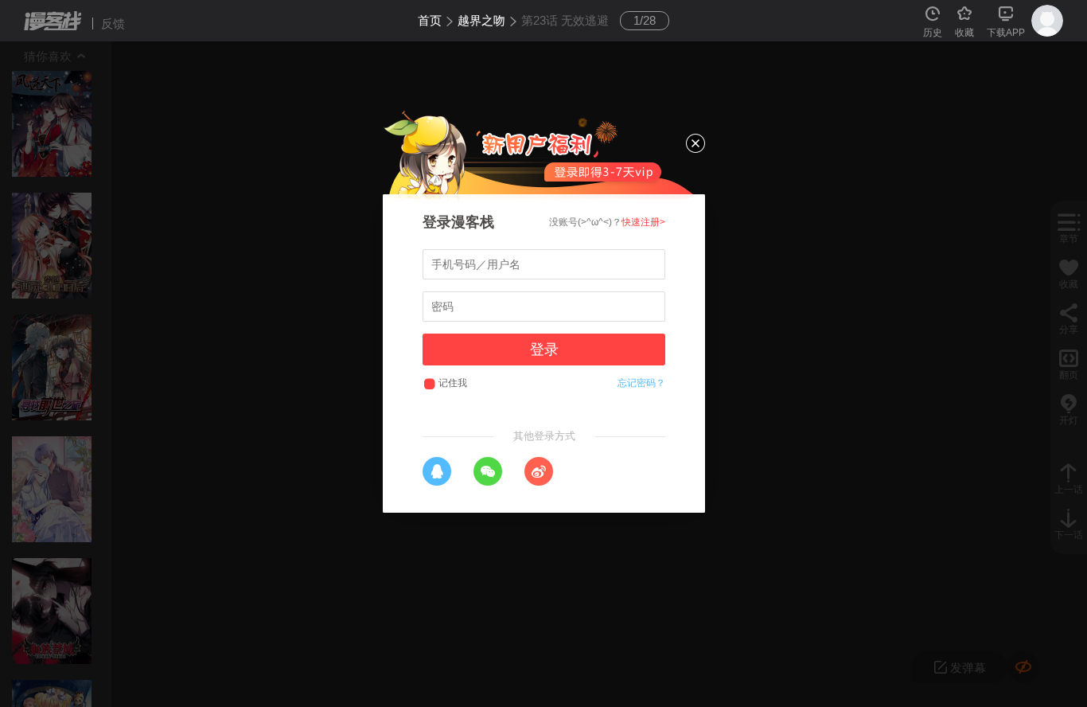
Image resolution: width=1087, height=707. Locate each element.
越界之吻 (481, 20)
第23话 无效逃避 (565, 20)
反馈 (113, 23)
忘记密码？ (641, 383)
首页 (430, 20)
